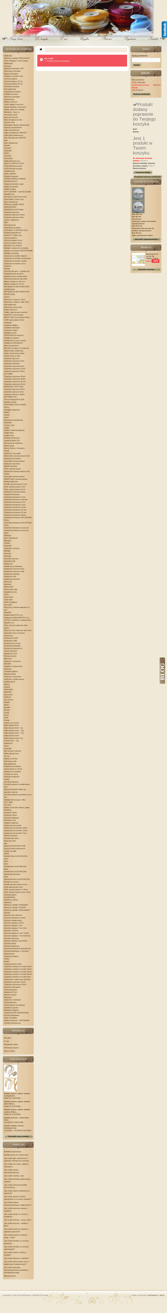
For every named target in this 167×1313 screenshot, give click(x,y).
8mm (6, 869)
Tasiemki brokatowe (12, 494)
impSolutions (153, 1295)
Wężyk (7, 684)
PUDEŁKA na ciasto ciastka (15, 340)
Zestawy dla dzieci (11, 838)
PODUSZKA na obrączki (13, 335)
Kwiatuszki (8, 564)
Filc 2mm (7, 805)
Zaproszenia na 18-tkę (13, 769)
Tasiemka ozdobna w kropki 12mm (18, 966)
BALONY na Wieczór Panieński (16, 348)
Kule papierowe (10, 89)
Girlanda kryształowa (12, 92)
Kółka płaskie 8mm (11, 725)
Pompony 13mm (10, 813)
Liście (6, 417)
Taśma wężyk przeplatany (14, 1005)
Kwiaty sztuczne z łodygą (14, 109)
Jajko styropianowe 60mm (142, 235)
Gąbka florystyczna (12, 161)
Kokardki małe (9, 561)
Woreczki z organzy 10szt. (14, 299)
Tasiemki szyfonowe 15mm (15, 982)
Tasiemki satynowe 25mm (14, 215)
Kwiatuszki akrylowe (12, 464)
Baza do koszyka (11, 117)
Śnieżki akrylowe (10, 836)
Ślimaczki (8, 659)
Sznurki (7, 913)
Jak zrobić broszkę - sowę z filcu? (17, 1220)
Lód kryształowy (10, 79)
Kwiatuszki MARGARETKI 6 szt (16, 618)
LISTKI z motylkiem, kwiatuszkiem (17, 620)
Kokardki (7, 556)
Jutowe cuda (9, 425)
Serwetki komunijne (11, 86)
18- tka (7, 756)
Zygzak (7, 687)
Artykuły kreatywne (11, 777)
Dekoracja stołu (10, 761)
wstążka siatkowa (11, 823)
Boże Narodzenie (11, 143)
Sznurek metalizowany (13, 920)
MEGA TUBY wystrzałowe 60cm (17, 317)
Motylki (7, 702)
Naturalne (8, 423)
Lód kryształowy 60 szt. (13, 84)
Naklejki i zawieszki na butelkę (16, 248)
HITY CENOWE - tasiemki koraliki (17, 192)
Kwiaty (6, 412)
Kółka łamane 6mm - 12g (14, 730)
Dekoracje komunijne (12, 71)
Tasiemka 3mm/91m (12, 364)
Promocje (146, 247)
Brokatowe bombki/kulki (13, 420)
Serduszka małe (10, 641)
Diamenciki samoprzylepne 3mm (17, 471)
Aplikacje (7, 535)
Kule (6, 140)
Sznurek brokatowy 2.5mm (14, 918)
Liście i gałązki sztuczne (13, 104)
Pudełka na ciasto (11, 94)
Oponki (7, 145)
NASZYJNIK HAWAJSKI (13, 351)
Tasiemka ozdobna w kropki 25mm (18, 972)
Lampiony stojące (11, 330)
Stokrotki (7, 584)
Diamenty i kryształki (12, 453)
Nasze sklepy (9, 1051)
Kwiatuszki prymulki (12, 579)
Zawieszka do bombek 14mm (15, 830)
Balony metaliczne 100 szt (14, 282)
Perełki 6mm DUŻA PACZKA (15, 866)
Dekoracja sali (9, 225)
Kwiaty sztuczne (10, 102)
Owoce (7, 415)
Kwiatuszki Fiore (10, 654)
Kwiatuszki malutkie (12, 574)
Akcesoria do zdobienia (13, 443)
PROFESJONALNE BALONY (15, 279)
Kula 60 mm (136, 219)
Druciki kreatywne (11, 782)
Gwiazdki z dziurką (11, 548)
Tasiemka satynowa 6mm (14, 366)
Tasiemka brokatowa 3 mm (14, 497)
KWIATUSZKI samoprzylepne (15, 479)
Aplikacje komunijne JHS (13, 68)
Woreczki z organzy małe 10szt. (17, 302)
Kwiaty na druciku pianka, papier (17, 807)
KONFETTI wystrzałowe (13, 315)
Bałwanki (7, 541)
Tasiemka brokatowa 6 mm (14, 502)
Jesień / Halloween (11, 220)
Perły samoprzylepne (12, 469)
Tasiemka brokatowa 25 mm (15, 510)
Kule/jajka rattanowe (12, 410)
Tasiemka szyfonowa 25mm (15, 984)
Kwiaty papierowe (11, 481)
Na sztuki (8, 605)
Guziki (6, 474)
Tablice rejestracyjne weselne (15, 312)
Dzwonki (7, 148)
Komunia (7, 66)
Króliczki (7, 697)
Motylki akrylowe (10, 466)
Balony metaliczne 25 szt (14, 284)
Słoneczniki (8, 587)
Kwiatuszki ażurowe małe (14, 571)
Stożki (6, 153)
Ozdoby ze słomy (11, 774)
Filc (5, 797)
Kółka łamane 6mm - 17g (14, 733)
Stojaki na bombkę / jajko (14, 184)
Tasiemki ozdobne (11, 956)
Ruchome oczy (10, 820)
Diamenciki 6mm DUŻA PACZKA (17, 879)
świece (7, 297)
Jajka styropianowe (11, 130)
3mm (6, 859)
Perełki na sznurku (11, 882)
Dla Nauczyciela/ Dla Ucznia (15, 197)
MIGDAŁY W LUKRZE (13, 246)
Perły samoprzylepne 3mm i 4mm (17, 892)
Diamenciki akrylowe (12, 874)
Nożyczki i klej (9, 841)
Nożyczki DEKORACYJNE (14, 846)
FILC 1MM (8, 802)
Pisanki (7, 710)
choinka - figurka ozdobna (17, 1130)
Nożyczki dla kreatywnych (14, 848)
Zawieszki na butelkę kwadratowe (17, 258)
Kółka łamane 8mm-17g (13, 738)
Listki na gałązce (10, 602)
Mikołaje (7, 551)
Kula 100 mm (137, 214)
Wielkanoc (8, 56)
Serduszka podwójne (12, 646)
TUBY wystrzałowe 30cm (14, 320)
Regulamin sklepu (11, 1044)
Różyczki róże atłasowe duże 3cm (17, 630)
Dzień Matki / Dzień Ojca (14, 199)
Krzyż (6, 715)
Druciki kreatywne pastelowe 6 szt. (18, 795)
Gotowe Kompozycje (12, 1023)
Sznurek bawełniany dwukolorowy (17, 948)
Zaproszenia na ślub (12, 356)
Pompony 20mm (10, 815)
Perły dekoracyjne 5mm (13, 887)
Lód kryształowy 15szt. (13, 240)
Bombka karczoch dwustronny (16, 1155)
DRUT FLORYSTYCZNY (14, 163)
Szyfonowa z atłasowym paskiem (17, 979)
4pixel (162, 1295)
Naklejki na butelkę (11, 253)
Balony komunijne (11, 74)
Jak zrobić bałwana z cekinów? (16, 1258)
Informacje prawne (11, 1048)
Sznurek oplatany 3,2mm (14, 923)
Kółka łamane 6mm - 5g (13, 728)
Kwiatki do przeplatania (13, 566)
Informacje (18, 1031)
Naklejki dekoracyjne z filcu (15, 800)
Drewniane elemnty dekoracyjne (17, 125)
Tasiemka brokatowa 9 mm (14, 505)
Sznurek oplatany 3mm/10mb (15, 941)
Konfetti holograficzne (12, 233)
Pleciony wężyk (10, 656)
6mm (6, 864)
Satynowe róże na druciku (14, 633)
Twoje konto (17, 41)
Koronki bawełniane (11, 1015)
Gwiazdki (7, 151)
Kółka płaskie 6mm (11, 754)
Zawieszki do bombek (12, 825)
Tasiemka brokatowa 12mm (15, 507)
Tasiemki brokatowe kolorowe (16, 499)
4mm (6, 861)
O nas (63, 41)
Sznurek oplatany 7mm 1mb (15, 928)
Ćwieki (6, 451)
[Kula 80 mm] (138, 207)
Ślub (6, 222)
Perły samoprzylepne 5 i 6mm (16, 889)
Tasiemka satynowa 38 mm (15, 381)
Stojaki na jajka (10, 189)
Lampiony (8, 323)
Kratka (6, 959)
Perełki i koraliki (10, 851)
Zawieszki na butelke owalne (15, 261)
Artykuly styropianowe (13, 127)
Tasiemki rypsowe (11, 1008)
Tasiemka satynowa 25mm (14, 376)
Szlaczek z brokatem (12, 661)
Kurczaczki (8, 700)
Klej (5, 843)
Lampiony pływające (12, 328)
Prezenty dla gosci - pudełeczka (17, 271)
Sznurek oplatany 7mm (13, 925)
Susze (6, 407)
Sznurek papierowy (11, 946)
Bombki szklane (10, 402)
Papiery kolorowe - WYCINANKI (16, 1020)
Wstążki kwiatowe (11, 176)
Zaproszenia (9, 99)
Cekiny (7, 720)
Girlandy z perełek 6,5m (13, 76)
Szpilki (6, 428)
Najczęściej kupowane (146, 182)
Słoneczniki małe (10, 589)
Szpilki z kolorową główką (14, 430)
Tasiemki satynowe (11, 212)
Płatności (106, 41)
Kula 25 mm (136, 233)
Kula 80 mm (136, 216)
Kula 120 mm (137, 226)
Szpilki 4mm (9, 433)
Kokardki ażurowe (11, 559)
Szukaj (136, 65)
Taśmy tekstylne (10, 651)
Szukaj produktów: (140, 56)
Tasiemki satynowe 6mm (14, 217)
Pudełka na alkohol (11, 338)
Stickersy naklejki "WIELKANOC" (17, 58)
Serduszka (8, 636)
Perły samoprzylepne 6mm (14, 489)
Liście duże (8, 597)
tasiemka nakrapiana (12, 987)
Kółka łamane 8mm (11, 736)
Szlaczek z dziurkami (12, 677)
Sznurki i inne (9, 122)
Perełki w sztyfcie (11, 900)
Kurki (6, 718)
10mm (6, 854)
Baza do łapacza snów (13, 120)
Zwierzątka (8, 689)
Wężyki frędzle (10, 674)
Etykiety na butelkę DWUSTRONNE (18, 251)
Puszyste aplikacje (11, 818)
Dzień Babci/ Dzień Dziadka (15, 405)
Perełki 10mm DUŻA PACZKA (15, 856)
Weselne (7, 664)
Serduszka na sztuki (12, 643)
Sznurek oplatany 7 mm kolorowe (17, 936)
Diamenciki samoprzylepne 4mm (17, 456)
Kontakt (153, 41)
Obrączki (7, 669)
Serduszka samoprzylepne (14, 492)
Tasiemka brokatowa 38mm (15, 515)
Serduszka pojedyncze (13, 648)
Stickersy (8, 902)
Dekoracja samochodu (13, 307)
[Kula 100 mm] (138, 193)
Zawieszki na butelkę (12, 772)
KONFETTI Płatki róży (13, 235)
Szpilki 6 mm (9, 435)
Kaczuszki (8, 695)
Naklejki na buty (10, 333)
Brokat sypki (9, 446)
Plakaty (7, 269)
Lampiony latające (11, 325)
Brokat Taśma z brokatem (14, 448)
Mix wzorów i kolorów (12, 751)
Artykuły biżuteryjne (12, 438)
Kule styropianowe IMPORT (15, 138)
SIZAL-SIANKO (10, 174)
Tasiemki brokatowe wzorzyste (16, 528)
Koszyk (41, 41)
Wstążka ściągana (11, 1010)
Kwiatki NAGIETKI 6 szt (13, 615)
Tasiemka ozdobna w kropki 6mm (17, 977)
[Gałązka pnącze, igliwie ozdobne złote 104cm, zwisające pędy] (10, 1071)
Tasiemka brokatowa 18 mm (15, 512)
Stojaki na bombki (11, 187)
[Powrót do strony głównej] (41, 50)
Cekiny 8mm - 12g (11, 741)
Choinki (7, 543)
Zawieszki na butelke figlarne (15, 256)
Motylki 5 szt (9, 623)
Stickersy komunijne (12, 97)
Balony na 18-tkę (10, 759)
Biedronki (7, 692)
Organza (7, 266)
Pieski (6, 705)
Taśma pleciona (10, 1002)
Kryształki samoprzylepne (14, 461)
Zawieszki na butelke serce (15, 264)
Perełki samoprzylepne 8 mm (15, 484)
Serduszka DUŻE (11, 638)
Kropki (6, 961)
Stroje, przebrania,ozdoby (14, 353)
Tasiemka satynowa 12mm (14, 369)
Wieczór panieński (11, 346)
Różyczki (8, 582)
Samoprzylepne (10, 895)
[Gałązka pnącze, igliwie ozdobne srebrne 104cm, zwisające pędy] (10, 1085)
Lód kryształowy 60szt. (13, 243)
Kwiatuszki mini (10, 576)
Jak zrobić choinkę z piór (14, 1176)
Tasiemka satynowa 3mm (14, 361)
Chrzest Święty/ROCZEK (14, 399)
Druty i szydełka (10, 1018)
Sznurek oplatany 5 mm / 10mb (16, 933)
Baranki (7, 707)
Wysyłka (84, 41)
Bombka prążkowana (12, 1152)
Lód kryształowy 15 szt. (13, 81)
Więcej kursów (10, 1276)
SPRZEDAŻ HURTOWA (13, 210)
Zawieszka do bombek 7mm (15, 833)
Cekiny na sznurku (11, 723)
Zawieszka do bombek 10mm (15, 828)
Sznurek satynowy (11, 938)
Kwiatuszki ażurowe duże (14, 569)
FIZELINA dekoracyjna (13, 166)
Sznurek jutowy (10, 943)
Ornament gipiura (11, 671)
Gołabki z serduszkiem (13, 666)
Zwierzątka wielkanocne (13, 135)
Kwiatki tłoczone (10, 592)
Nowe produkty (18, 1059)
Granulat (7, 156)
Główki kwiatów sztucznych (15, 107)
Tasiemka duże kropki (13, 964)
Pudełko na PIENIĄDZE (13, 343)
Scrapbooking (9, 897)
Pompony (8, 810)
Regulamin (129, 41)
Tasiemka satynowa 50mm (14, 384)
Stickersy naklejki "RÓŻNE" (15, 907)
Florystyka (8, 158)
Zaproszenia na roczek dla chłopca (152, 256)
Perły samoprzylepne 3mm (14, 487)
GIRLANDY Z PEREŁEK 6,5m (16, 230)
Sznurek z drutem (11, 930)
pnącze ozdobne (12, 1098)
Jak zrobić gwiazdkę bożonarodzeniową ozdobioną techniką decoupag (16, 1269)
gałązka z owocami (14, 1122)
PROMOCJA (9, 194)
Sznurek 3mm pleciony (13, 915)
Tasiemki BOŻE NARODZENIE (16, 1013)
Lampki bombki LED (12, 440)
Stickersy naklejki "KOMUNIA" (16, 905)
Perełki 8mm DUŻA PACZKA (15, 872)
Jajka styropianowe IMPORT (15, 133)
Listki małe (8, 600)
